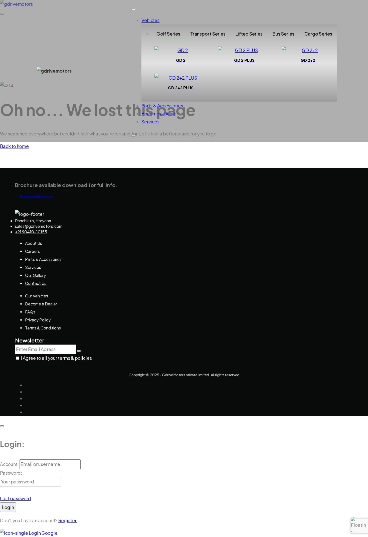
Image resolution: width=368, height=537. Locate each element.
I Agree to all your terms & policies (56, 358)
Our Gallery (35, 275)
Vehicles (150, 20)
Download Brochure (36, 196)
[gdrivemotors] (54, 71)
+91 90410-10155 (31, 231)
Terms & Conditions (43, 327)
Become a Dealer (159, 113)
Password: (11, 473)
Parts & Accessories (162, 105)
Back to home (14, 146)
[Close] (133, 136)
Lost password (15, 498)
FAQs (30, 311)
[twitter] (27, 392)
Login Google (43, 533)
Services (150, 121)
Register (67, 520)
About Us (33, 243)
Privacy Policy (38, 319)
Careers (32, 251)
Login (8, 507)
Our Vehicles (36, 295)
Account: (10, 464)
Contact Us (35, 283)
